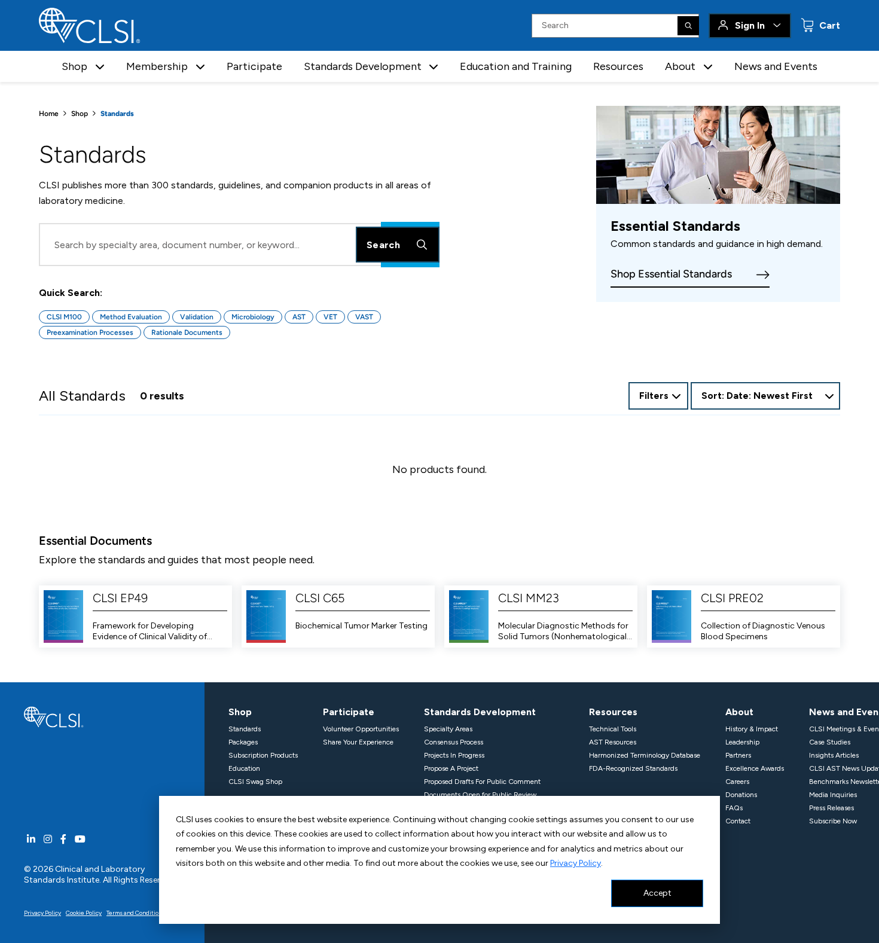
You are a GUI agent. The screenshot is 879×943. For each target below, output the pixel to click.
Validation (196, 317)
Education (244, 768)
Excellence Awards (754, 768)
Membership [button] (157, 66)
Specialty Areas (448, 729)
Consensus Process (453, 742)
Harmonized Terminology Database (644, 755)
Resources (618, 66)
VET (330, 317)
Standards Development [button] (363, 66)
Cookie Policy (84, 913)
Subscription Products (263, 755)
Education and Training (516, 66)
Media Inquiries (833, 795)
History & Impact (751, 729)
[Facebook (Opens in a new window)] (63, 839)
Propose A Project (451, 768)
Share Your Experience (358, 742)
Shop (79, 113)
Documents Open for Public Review (480, 795)
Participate (254, 66)
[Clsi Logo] (54, 716)
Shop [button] (74, 66)
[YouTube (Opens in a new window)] (80, 839)
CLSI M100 (64, 317)
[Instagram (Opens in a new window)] (48, 839)
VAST (364, 317)
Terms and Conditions (135, 913)
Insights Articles (834, 755)
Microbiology (252, 317)
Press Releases (831, 808)
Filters (654, 395)
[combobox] (765, 396)
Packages (243, 742)
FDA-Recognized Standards (633, 768)
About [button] (680, 66)
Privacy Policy (575, 863)
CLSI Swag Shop (255, 781)
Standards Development (480, 712)
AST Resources (612, 742)
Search (383, 245)
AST (299, 317)
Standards (244, 729)
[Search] (688, 25)
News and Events (775, 66)
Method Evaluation (131, 317)
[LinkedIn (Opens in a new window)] (31, 839)
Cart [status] (828, 25)
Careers (737, 781)
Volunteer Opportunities (361, 729)
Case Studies (829, 742)
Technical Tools (612, 729)
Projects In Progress (454, 755)
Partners (738, 755)
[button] (100, 66)
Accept (657, 893)
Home (49, 113)
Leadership (742, 742)
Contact (737, 821)
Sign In (749, 25)
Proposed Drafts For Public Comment (482, 781)
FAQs (734, 808)
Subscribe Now (833, 821)
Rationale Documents (186, 332)
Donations (741, 795)
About (739, 712)
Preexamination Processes (90, 332)
